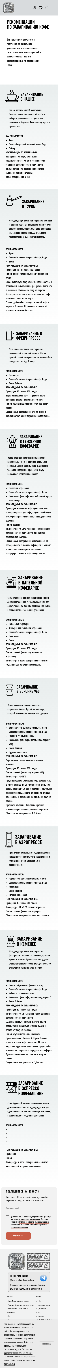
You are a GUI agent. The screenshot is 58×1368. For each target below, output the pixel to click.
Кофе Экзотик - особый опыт (18, 1309)
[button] (35, 8)
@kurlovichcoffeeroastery (22, 1280)
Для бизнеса (42, 1309)
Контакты (41, 1316)
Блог (39, 1313)
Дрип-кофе (11, 1313)
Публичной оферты (26, 1222)
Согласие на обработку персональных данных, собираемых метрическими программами (20, 1360)
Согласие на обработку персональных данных (31, 1216)
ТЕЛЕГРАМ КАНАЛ (19, 1276)
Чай (9, 1316)
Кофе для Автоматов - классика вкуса (21, 1305)
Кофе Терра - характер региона (18, 1301)
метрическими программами (29, 1219)
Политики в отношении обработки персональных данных (29, 1226)
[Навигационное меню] (53, 8)
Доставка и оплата (44, 1305)
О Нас (39, 1301)
